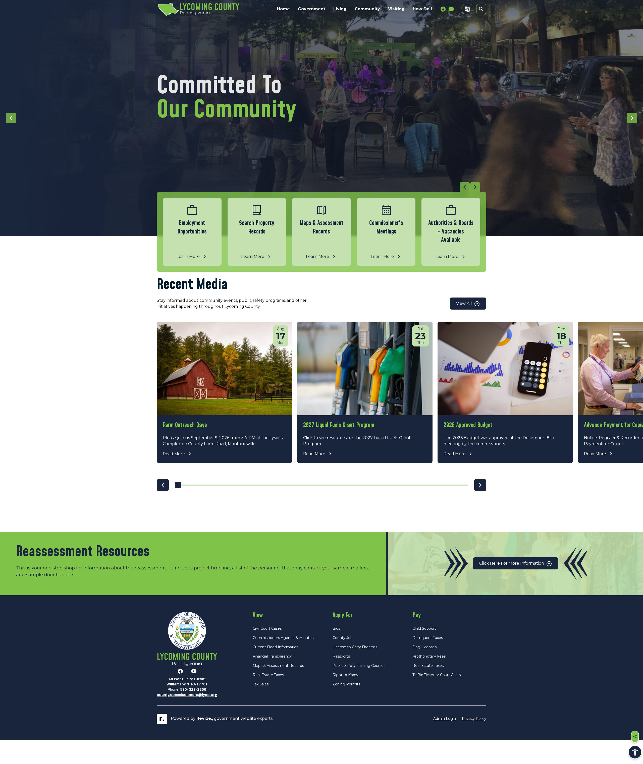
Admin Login (444, 718)
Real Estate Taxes (268, 675)
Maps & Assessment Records (278, 665)
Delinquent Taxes (427, 637)
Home (283, 9)
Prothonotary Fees (429, 656)
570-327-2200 (193, 689)
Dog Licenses (424, 647)
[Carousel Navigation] (318, 187)
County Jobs (343, 637)
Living (340, 9)
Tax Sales (261, 684)
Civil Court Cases (267, 628)
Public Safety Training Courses (359, 665)
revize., (204, 718)
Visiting (396, 9)
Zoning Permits (346, 684)
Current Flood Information (276, 647)
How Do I (422, 9)
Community (367, 9)
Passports (341, 656)
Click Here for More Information (512, 563)
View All (464, 303)
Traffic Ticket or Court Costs (436, 675)
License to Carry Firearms (355, 647)
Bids (336, 628)
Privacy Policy (474, 718)
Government (311, 9)
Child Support (424, 628)
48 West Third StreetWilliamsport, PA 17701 (187, 681)
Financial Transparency (272, 656)
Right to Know (345, 675)
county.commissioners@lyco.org (187, 695)
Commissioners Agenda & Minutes (283, 637)
